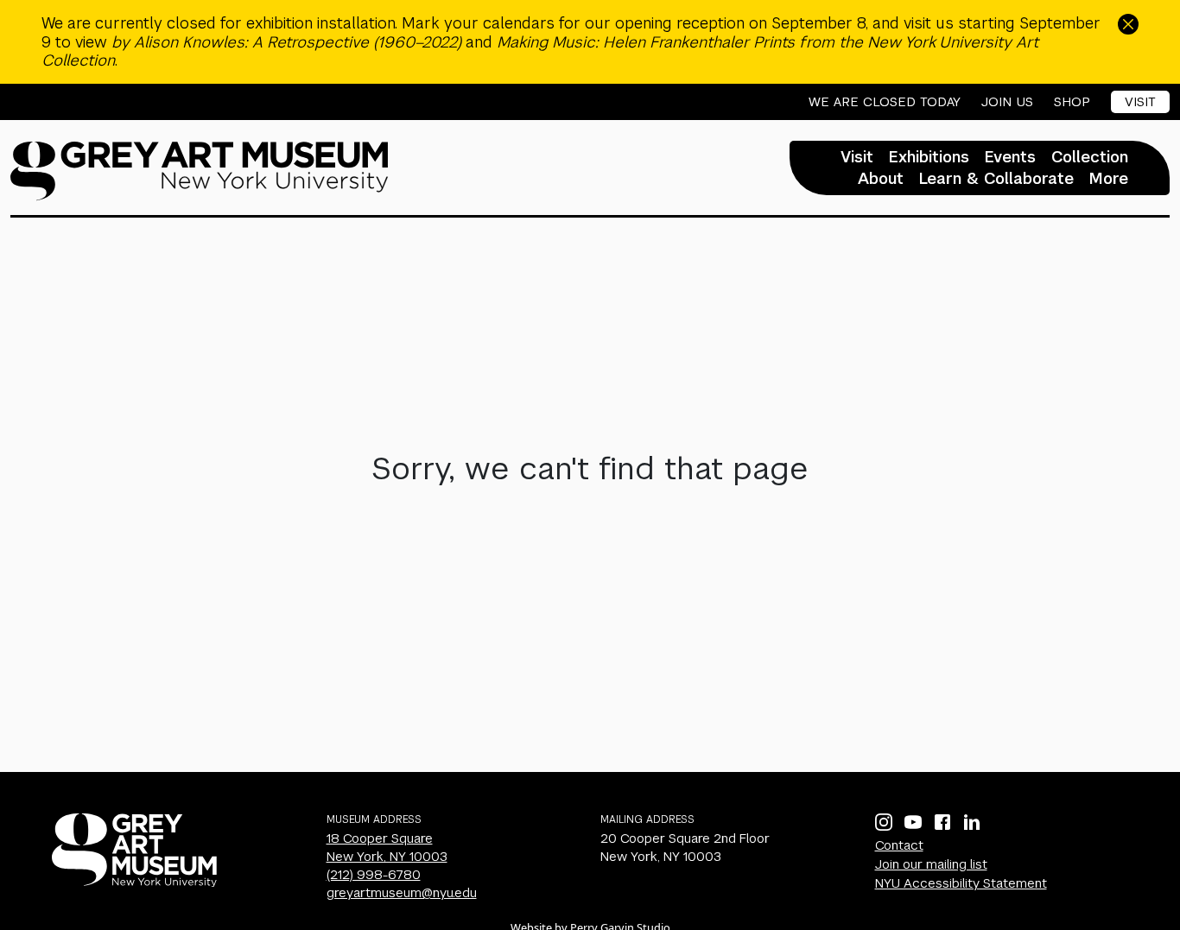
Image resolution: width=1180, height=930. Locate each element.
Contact (899, 845)
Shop (1072, 102)
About (881, 178)
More (1108, 178)
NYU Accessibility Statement (961, 883)
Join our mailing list (931, 864)
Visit (1140, 101)
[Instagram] (883, 822)
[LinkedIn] (971, 822)
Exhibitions (929, 157)
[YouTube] (913, 822)
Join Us (1007, 102)
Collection (1089, 157)
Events (1010, 157)
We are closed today (885, 102)
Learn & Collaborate (996, 178)
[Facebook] (942, 822)
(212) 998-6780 (374, 874)
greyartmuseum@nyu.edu (402, 892)
